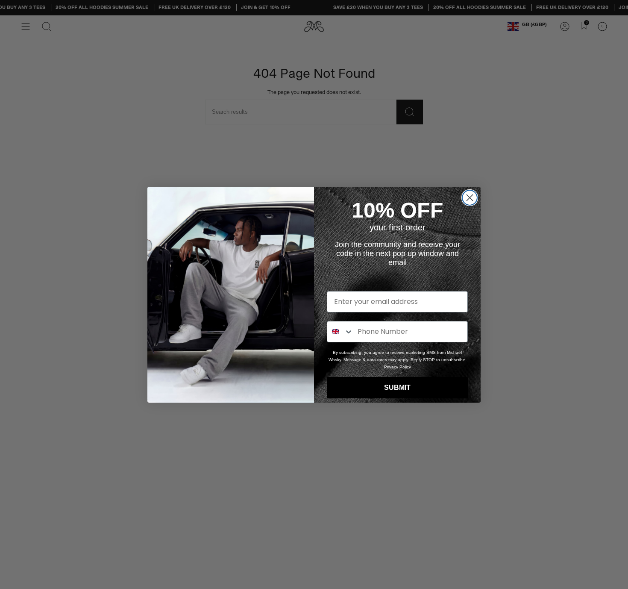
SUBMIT (397, 387)
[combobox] (340, 331)
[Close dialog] (469, 197)
